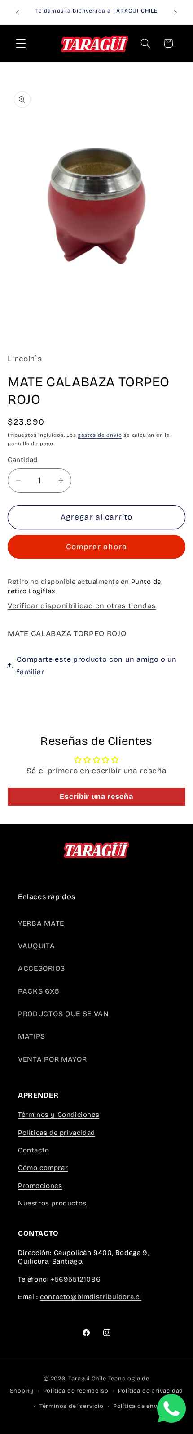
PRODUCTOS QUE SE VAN (63, 1013)
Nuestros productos (52, 1203)
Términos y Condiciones (58, 1115)
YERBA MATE (41, 923)
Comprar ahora (96, 546)
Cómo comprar (43, 1168)
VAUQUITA (36, 945)
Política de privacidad (151, 1390)
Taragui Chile (87, 1378)
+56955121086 (76, 1279)
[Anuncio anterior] (17, 12)
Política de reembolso (76, 1390)
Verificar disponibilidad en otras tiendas (82, 605)
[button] (20, 43)
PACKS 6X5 (38, 991)
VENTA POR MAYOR (52, 1059)
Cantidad (23, 460)
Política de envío (138, 1406)
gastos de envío (100, 435)
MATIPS (31, 1036)
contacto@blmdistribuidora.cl (90, 1297)
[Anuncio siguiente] (175, 12)
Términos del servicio (71, 1406)
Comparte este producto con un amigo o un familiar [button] (97, 665)
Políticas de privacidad (56, 1133)
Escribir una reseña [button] (96, 796)
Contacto (33, 1150)
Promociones (40, 1186)
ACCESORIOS (41, 968)
